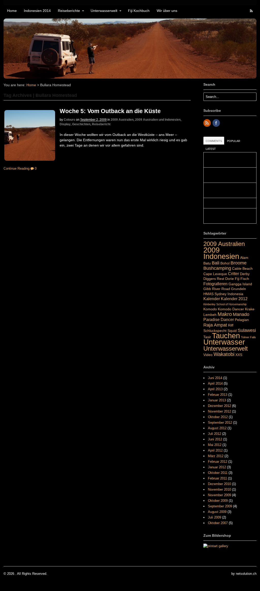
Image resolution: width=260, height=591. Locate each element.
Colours (69, 119)
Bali (215, 262)
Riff (230, 325)
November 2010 (219, 489)
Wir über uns (167, 11)
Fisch (244, 279)
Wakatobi (224, 354)
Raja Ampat (215, 325)
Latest (211, 148)
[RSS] (207, 123)
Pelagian (242, 320)
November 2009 (219, 495)
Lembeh (210, 315)
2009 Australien (122, 119)
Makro (225, 314)
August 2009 (217, 512)
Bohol (225, 263)
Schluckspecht (214, 331)
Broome (239, 262)
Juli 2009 (214, 517)
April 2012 (215, 450)
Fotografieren (215, 283)
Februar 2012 (217, 461)
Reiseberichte (69, 11)
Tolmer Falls (248, 337)
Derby (245, 274)
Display (65, 124)
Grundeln (238, 289)
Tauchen (226, 336)
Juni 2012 (215, 439)
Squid (232, 331)
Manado (241, 314)
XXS (238, 355)
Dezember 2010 (219, 484)
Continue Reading (16, 168)
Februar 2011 (217, 478)
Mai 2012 (214, 445)
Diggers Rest (213, 279)
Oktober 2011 (218, 473)
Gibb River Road (216, 289)
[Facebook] (217, 123)
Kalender (211, 298)
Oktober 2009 (218, 501)
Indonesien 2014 (37, 11)
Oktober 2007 (218, 523)
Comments (214, 140)
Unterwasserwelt (104, 11)
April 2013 (215, 389)
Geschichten (81, 124)
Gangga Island (240, 284)
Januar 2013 (217, 400)
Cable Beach (242, 268)
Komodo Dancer (231, 309)
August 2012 (217, 428)
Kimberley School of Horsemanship (225, 304)
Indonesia (235, 294)
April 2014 (215, 383)
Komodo (210, 309)
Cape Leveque (215, 274)
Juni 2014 (215, 378)
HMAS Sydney (214, 294)
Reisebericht (101, 124)
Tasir (207, 337)
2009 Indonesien (221, 253)
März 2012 (215, 456)
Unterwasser (224, 342)
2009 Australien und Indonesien (158, 119)
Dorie (229, 279)
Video (208, 355)
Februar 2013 (217, 395)
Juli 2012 (214, 434)
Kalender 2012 (234, 298)
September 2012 (220, 422)
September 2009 (220, 506)
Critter (233, 273)
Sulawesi (247, 330)
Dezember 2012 (219, 406)
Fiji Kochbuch (139, 11)
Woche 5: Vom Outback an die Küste (110, 111)
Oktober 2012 (218, 417)
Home (12, 11)
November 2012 (219, 411)
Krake (249, 309)
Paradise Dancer (218, 319)
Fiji (237, 279)
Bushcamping (217, 268)
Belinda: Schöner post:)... (224, 203)
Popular (233, 140)
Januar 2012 (217, 467)
